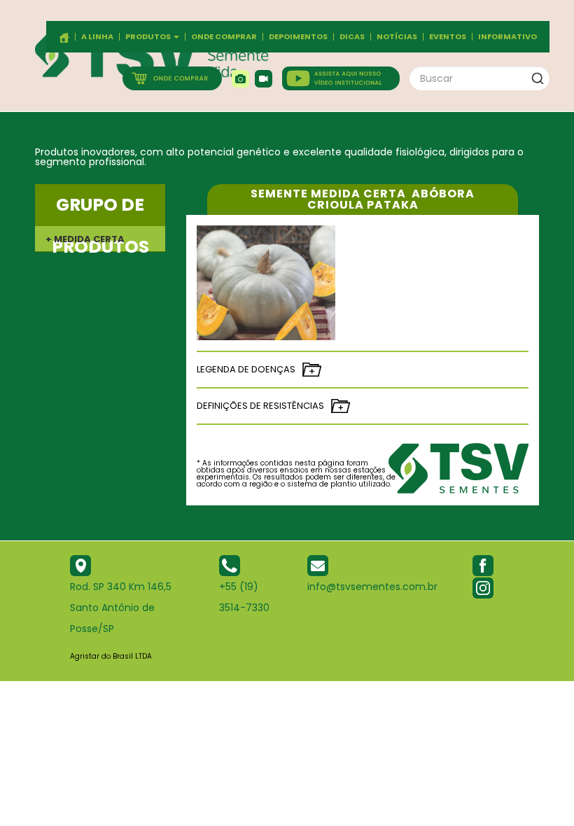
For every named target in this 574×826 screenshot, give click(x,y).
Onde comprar (224, 37)
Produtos (148, 37)
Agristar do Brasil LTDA (111, 656)
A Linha (97, 37)
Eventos (447, 37)
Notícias (397, 37)
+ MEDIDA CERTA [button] (85, 239)
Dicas (352, 37)
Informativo (507, 37)
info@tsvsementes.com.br (372, 587)
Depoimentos (298, 37)
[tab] (100, 238)
